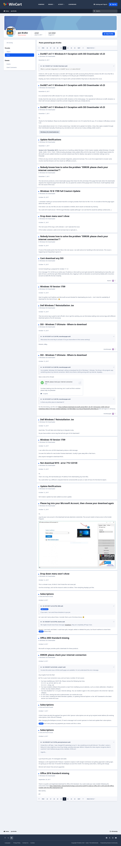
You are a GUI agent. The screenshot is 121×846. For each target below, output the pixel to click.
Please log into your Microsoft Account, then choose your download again (77, 503)
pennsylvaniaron (63, 742)
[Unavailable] (77, 522)
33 (71, 48)
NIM (59, 606)
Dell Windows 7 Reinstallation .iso (57, 305)
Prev (43, 48)
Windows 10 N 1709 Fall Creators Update (60, 191)
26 (47, 48)
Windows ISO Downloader (47, 56)
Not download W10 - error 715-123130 (58, 463)
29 (57, 48)
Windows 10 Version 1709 (52, 286)
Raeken (109, 280)
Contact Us (25, 843)
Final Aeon (61, 66)
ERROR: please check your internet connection (63, 655)
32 (67, 48)
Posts (8, 55)
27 (50, 48)
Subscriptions (47, 594)
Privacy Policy (16, 843)
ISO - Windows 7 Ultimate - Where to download (63, 324)
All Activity (10, 42)
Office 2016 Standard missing (54, 773)
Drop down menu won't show (54, 216)
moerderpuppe (63, 336)
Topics (8, 51)
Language (7, 843)
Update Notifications (50, 139)
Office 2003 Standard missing (54, 638)
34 (74, 48)
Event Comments (12, 67)
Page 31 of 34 (90, 48)
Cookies (32, 843)
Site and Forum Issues (46, 596)
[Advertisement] (60, 815)
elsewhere (68, 625)
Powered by (108, 843)
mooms (60, 622)
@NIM (41, 631)
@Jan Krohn (44, 609)
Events (9, 64)
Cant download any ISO (52, 258)
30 (61, 48)
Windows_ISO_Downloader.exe (50, 132)
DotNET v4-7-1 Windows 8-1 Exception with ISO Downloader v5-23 (72, 53)
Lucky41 (60, 667)
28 (54, 48)
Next (79, 48)
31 (64, 48)
